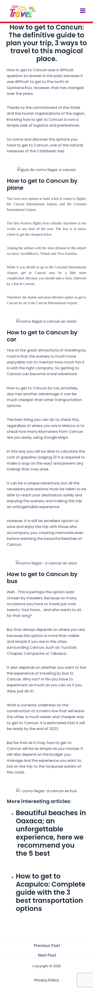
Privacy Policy (46, 980)
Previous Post (47, 946)
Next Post (47, 956)
